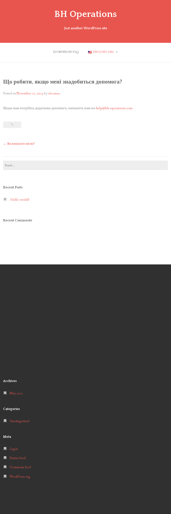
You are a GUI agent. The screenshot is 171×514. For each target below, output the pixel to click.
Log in (14, 449)
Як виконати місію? (19, 144)
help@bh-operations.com (114, 108)
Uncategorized (19, 421)
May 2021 (16, 393)
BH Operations (85, 14)
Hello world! (19, 199)
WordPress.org (20, 477)
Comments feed (20, 467)
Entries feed (18, 458)
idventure (54, 93)
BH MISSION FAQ (66, 52)
